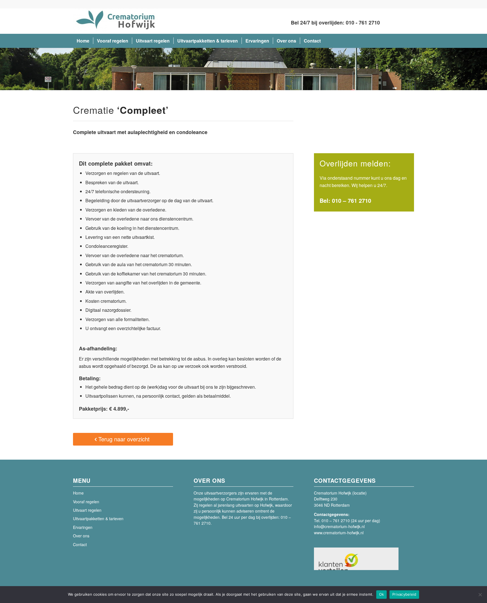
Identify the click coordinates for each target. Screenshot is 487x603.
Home (78, 493)
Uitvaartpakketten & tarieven (98, 518)
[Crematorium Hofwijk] (115, 21)
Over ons (81, 536)
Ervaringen (82, 527)
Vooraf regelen (86, 501)
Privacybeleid (404, 594)
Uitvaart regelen (87, 510)
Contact (80, 544)
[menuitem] (83, 41)
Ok (381, 594)
